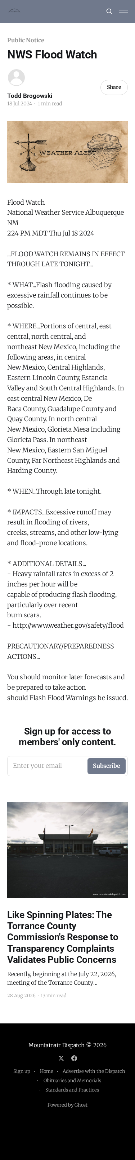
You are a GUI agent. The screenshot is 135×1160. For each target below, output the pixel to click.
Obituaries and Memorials (72, 1081)
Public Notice (25, 40)
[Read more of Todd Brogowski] (16, 77)
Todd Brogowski (30, 95)
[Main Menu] (123, 11)
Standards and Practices (72, 1090)
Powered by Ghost (67, 1105)
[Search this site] (109, 11)
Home (46, 1071)
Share (114, 87)
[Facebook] (74, 1058)
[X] (61, 1058)
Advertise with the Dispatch (94, 1071)
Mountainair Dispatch (56, 1045)
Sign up (21, 1071)
